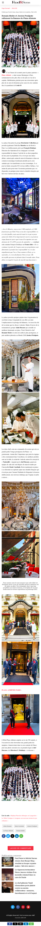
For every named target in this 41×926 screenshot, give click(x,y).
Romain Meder (20, 830)
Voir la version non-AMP (27, 915)
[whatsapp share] (21, 836)
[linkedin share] (17, 836)
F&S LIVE (14, 8)
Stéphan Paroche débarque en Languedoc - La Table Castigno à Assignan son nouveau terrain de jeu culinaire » (19, 818)
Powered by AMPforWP (20, 917)
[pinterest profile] (23, 907)
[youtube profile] (28, 907)
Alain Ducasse (7, 826)
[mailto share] (12, 836)
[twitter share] (8, 836)
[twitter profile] (13, 907)
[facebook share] (4, 836)
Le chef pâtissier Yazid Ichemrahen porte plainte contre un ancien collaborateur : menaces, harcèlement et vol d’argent (26, 888)
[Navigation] (2, 2)
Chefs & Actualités (24, 12)
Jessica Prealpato (32, 826)
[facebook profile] (18, 907)
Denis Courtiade (19, 826)
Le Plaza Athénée (8, 830)
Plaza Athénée (6, 75)
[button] (9, 923)
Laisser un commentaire (20, 848)
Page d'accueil (6, 8)
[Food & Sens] (20, 2)
